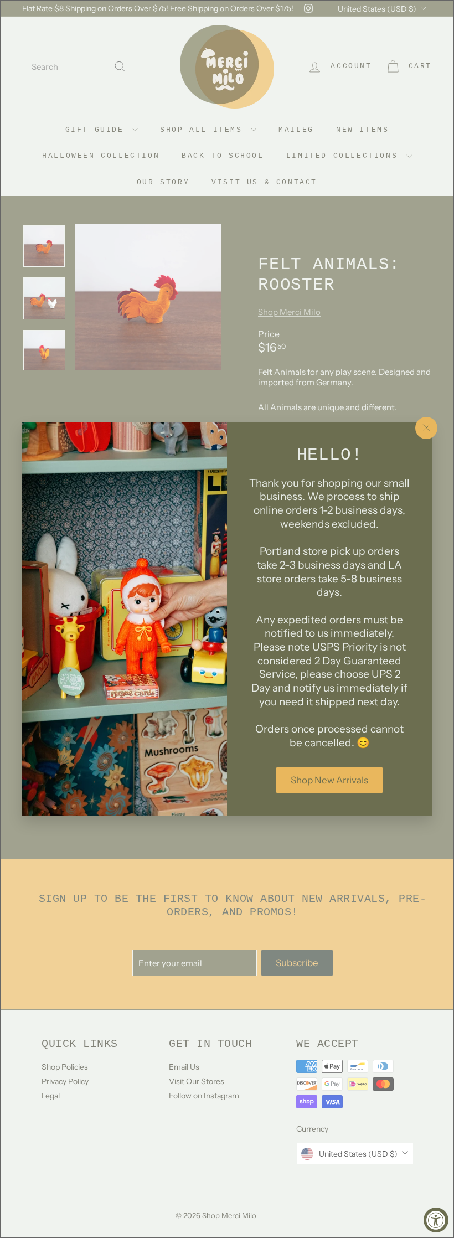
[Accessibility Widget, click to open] (436, 1220)
